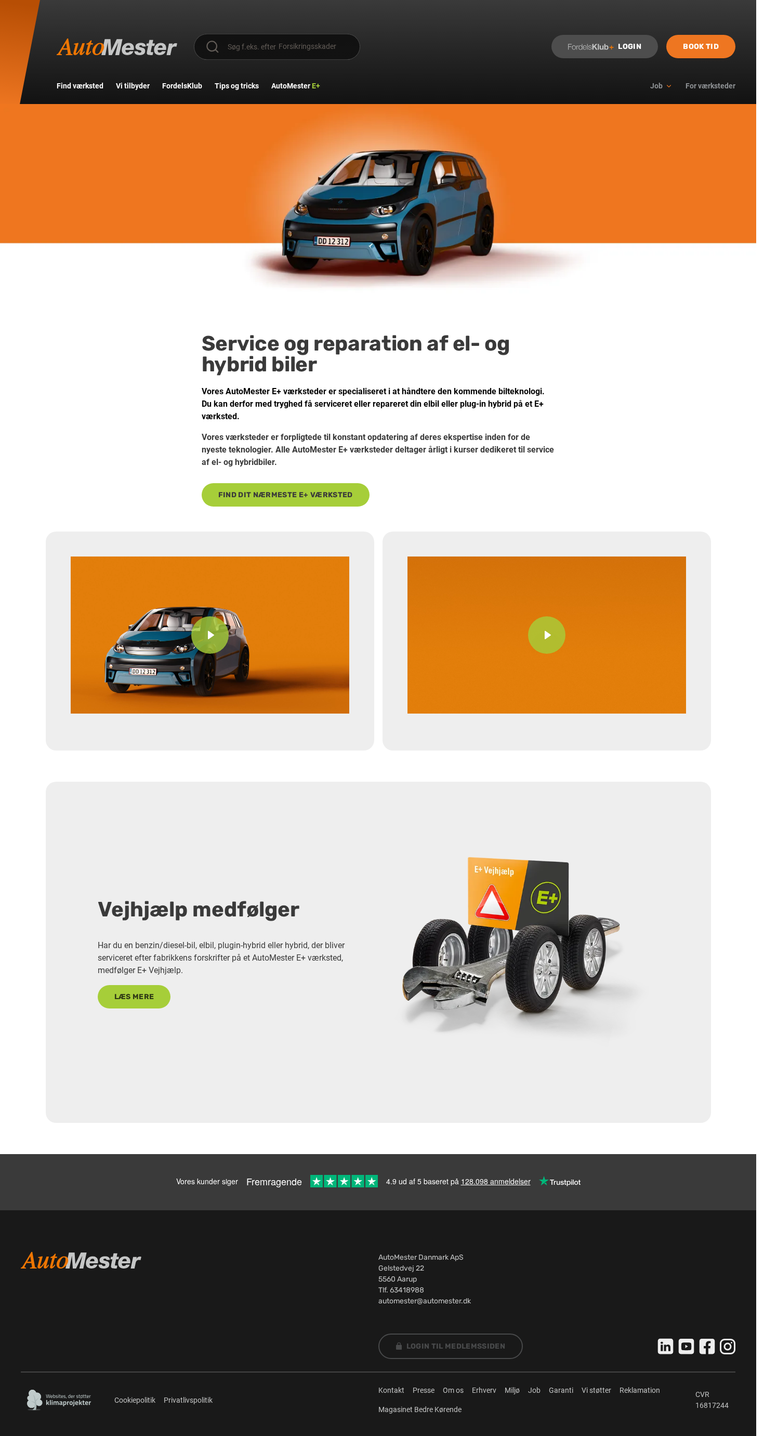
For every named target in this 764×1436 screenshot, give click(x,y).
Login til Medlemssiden (456, 1346)
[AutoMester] (117, 46)
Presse (423, 1390)
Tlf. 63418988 (401, 1290)
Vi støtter (596, 1390)
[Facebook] (707, 1346)
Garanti (561, 1390)
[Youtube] (686, 1346)
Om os (453, 1390)
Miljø (512, 1390)
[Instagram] (727, 1346)
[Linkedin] (665, 1346)
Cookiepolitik (134, 1400)
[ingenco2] (59, 1400)
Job (534, 1390)
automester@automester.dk (424, 1301)
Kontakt (391, 1390)
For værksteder (710, 86)
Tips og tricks (237, 86)
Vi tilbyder (133, 86)
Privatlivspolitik (188, 1400)
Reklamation (640, 1390)
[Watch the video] (210, 635)
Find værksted (80, 86)
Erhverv (484, 1390)
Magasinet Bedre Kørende (420, 1409)
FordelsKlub (182, 86)
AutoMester (295, 86)
